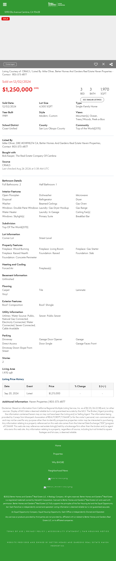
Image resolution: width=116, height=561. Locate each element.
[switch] (96, 64)
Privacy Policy (35, 531)
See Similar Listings (92, 100)
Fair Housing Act (84, 503)
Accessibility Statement (64, 531)
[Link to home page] (58, 4)
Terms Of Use (15, 531)
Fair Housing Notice (95, 531)
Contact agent (10, 64)
